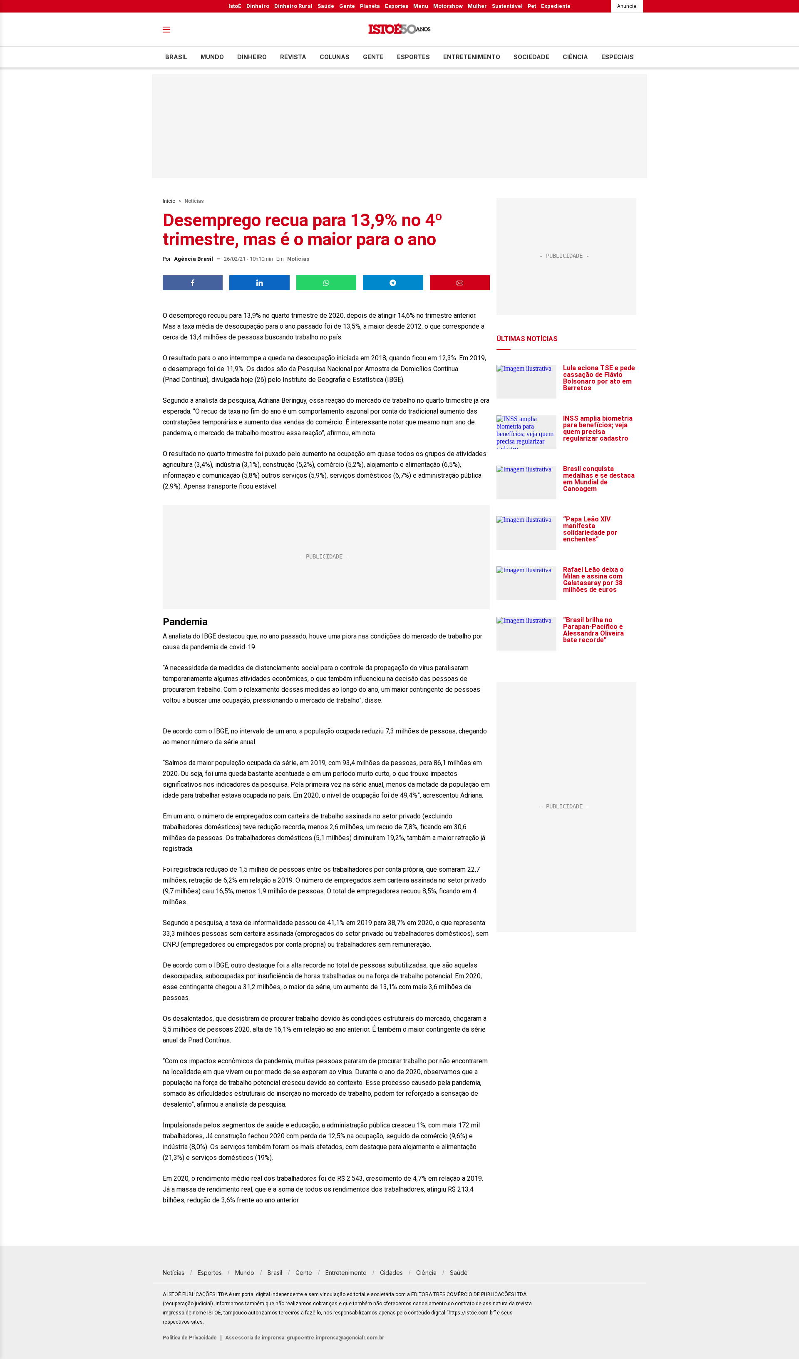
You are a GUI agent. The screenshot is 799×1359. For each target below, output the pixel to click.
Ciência (575, 56)
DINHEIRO (252, 56)
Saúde (326, 6)
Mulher (477, 6)
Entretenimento (471, 56)
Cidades (391, 1272)
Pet (532, 6)
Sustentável (507, 6)
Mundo (212, 56)
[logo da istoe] (399, 30)
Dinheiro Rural (293, 6)
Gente (347, 6)
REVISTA (293, 56)
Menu (420, 6)
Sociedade (531, 56)
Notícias (194, 201)
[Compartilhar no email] (460, 282)
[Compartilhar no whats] (326, 282)
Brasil (176, 56)
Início (169, 201)
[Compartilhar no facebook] (193, 282)
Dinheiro (257, 6)
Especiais (617, 56)
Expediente (556, 6)
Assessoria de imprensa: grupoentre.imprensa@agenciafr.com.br (304, 1338)
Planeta (370, 6)
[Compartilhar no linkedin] (259, 282)
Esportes (396, 6)
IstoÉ (234, 6)
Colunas (335, 56)
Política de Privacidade (190, 1338)
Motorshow (448, 6)
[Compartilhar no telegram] (393, 282)
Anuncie (627, 6)
